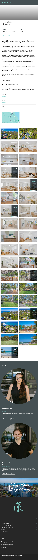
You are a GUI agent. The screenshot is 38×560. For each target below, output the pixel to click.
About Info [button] (13, 418)
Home (2, 518)
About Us (3, 529)
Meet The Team (5, 531)
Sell (2, 521)
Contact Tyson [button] (6, 473)
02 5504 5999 (5, 542)
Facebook (4, 545)
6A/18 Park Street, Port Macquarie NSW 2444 (10, 541)
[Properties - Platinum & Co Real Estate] (9, 134)
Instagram (4, 547)
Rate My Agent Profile (6, 411)
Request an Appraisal (6, 525)
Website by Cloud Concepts (16, 555)
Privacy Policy (3, 559)
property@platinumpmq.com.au (8, 544)
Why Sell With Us (5, 523)
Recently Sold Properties (7, 527)
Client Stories (5, 533)
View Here (4, 96)
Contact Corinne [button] (6, 418)
